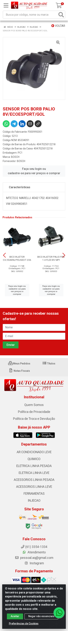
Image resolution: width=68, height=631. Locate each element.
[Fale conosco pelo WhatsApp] (58, 612)
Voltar (59, 26)
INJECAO (34, 500)
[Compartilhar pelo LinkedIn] (22, 123)
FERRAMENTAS (34, 493)
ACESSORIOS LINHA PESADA (34, 480)
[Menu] (6, 5)
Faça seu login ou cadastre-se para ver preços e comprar (34, 171)
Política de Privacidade (34, 412)
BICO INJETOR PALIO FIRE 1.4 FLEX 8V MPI (51, 258)
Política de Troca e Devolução (34, 419)
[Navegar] (4, 255)
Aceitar (15, 616)
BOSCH (15, 156)
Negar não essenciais (41, 616)
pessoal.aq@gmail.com (36, 558)
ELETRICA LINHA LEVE (34, 473)
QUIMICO (34, 459)
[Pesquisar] (61, 14)
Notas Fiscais (21, 370)
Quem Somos (34, 405)
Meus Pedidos (21, 363)
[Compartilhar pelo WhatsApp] (6, 123)
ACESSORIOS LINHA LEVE (34, 487)
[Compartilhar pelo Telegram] (14, 123)
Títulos (51, 363)
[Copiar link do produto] (38, 123)
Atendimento (36, 552)
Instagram (36, 563)
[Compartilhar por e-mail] (30, 123)
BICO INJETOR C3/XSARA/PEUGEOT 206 (17, 258)
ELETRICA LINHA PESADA (34, 466)
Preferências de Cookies (23, 623)
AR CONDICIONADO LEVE (34, 452)
